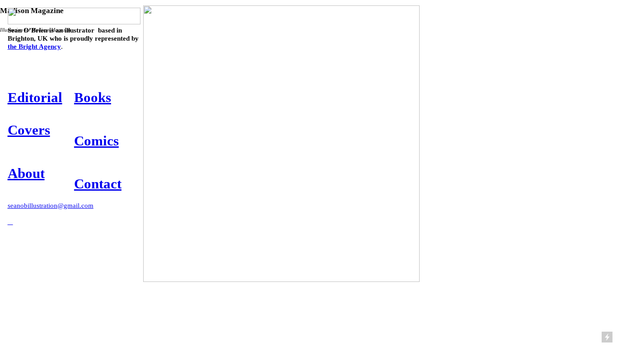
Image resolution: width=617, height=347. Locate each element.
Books (92, 97)
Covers (29, 130)
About (26, 173)
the (34, 46)
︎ (10, 221)
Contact (98, 184)
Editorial (35, 97)
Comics (96, 141)
